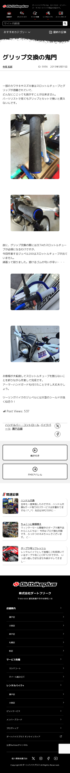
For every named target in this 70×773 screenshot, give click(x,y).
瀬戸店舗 (17, 428)
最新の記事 (59, 32)
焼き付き (35, 455)
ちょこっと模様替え (31, 524)
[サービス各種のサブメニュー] (35, 19)
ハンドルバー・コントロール (22, 425)
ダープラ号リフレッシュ (33, 548)
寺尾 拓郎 (7, 66)
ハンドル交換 (28, 500)
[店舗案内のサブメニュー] (9, 19)
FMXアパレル (35, 474)
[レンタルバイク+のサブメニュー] (48, 19)
